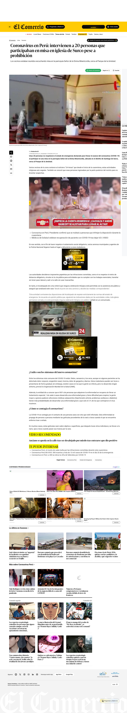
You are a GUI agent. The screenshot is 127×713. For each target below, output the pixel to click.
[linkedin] (33, 674)
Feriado (67, 34)
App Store (58, 674)
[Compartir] (11, 152)
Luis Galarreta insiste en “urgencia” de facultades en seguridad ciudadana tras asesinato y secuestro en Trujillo (22, 555)
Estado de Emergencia (86, 460)
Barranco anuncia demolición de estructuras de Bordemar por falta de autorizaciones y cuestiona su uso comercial (78, 555)
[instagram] (24, 674)
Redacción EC (35, 151)
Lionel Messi (37, 34)
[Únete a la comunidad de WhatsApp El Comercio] (93, 70)
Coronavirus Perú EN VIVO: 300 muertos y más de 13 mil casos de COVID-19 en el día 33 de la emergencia (72, 453)
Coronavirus (98, 460)
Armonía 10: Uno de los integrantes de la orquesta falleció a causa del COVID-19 (50, 591)
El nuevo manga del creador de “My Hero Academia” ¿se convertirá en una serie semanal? (78, 624)
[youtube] (29, 674)
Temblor (73, 34)
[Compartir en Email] (11, 169)
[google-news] (37, 674)
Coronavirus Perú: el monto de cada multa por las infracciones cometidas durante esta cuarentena (69, 450)
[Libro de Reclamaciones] (115, 674)
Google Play (69, 674)
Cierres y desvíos (99, 34)
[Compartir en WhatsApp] (11, 156)
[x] (20, 674)
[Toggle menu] (10, 27)
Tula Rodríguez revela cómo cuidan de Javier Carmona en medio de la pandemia (22, 591)
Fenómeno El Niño (48, 34)
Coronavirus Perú (72, 460)
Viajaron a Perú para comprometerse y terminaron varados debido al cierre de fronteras (77, 592)
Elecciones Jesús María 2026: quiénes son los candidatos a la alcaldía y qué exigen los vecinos (106, 554)
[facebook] (16, 674)
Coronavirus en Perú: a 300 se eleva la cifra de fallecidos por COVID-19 (59, 455)
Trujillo (90, 34)
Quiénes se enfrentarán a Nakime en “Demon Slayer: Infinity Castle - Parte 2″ (50, 657)
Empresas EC (82, 34)
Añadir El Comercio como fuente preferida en (102, 40)
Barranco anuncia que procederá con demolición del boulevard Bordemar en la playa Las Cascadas (50, 554)
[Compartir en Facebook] (11, 161)
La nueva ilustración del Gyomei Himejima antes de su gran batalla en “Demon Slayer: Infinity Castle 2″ (50, 625)
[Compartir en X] (11, 165)
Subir (113, 684)
